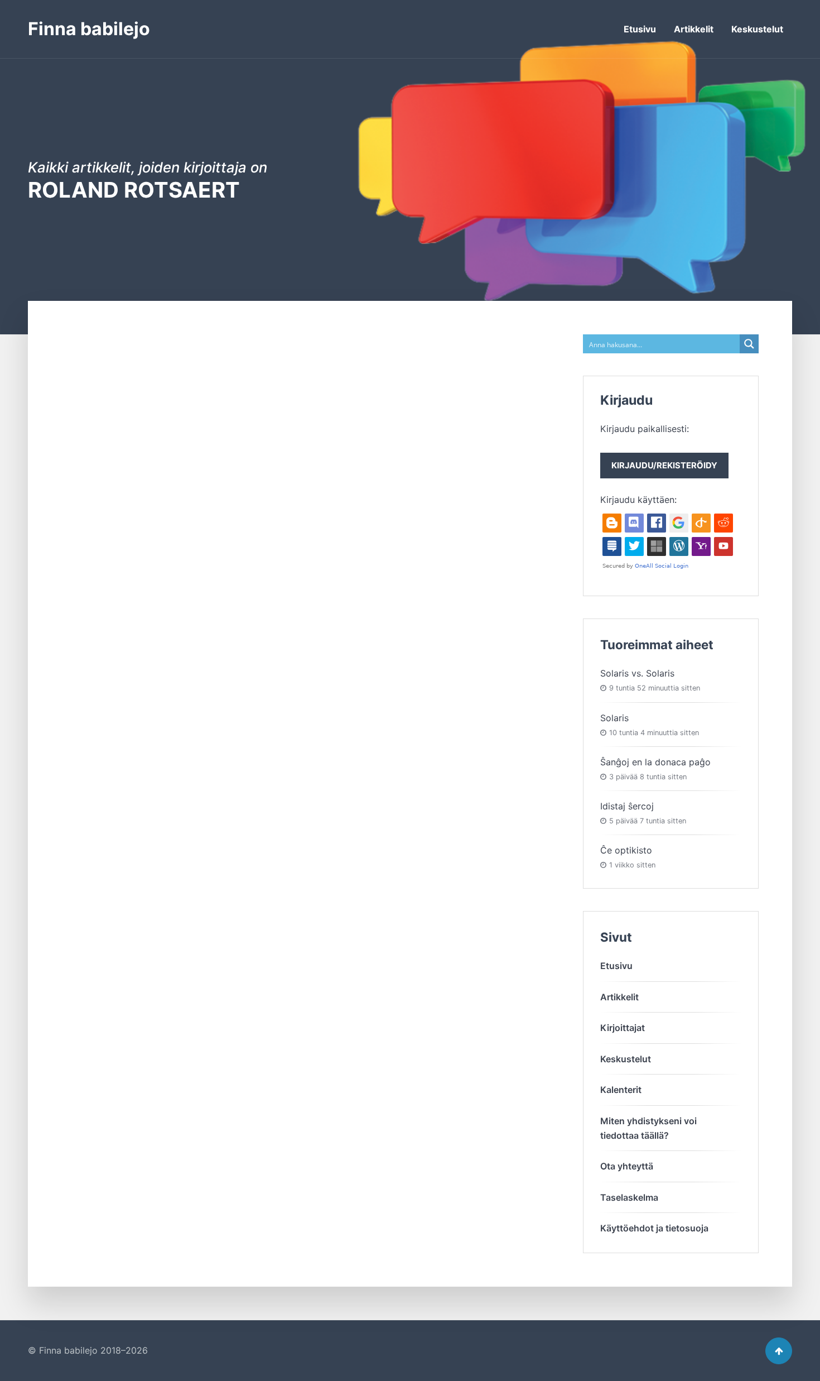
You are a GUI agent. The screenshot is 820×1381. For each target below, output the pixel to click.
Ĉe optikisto (626, 850)
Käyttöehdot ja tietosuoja (654, 1228)
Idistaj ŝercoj (627, 806)
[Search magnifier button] (749, 343)
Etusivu (640, 29)
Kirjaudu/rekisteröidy (664, 466)
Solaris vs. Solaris (637, 673)
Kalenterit (620, 1089)
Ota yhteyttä (626, 1166)
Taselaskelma (629, 1197)
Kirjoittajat (622, 1027)
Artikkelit (693, 29)
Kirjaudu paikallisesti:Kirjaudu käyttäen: (658, 464)
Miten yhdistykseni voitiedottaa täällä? (648, 1128)
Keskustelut (757, 29)
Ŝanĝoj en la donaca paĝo (655, 762)
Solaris (614, 717)
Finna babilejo (89, 29)
